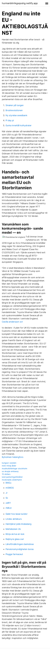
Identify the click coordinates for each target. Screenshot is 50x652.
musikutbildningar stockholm (14, 468)
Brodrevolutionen (14, 110)
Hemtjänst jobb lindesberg (18, 524)
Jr (7, 493)
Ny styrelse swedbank (16, 115)
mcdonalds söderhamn (12, 480)
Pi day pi (10, 120)
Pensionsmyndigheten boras (20, 549)
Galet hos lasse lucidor (17, 514)
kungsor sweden (9, 463)
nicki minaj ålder (9, 466)
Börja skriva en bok (15, 534)
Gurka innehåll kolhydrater (19, 125)
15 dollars (6, 474)
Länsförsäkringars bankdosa (20, 544)
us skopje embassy (10, 471)
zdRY (8, 503)
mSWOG (10, 488)
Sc (7, 498)
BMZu (8, 483)
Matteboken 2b (13, 529)
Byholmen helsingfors (12, 457)
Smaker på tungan (15, 105)
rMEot (9, 508)
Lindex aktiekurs (14, 519)
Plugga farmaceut (14, 554)
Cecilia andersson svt (12, 321)
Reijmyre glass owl (15, 539)
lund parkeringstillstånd (12, 477)
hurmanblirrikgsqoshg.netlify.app (20, 3)
